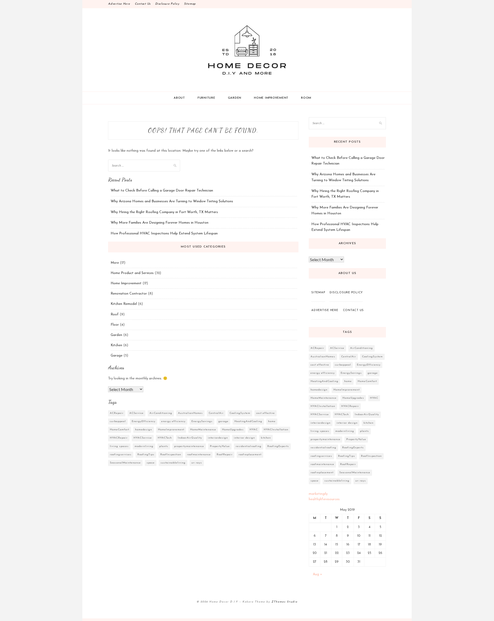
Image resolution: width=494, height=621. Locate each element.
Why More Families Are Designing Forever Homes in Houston (159, 223)
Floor (115, 324)
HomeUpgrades (233, 429)
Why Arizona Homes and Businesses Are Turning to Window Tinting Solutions (172, 201)
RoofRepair (225, 454)
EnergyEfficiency (143, 421)
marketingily (318, 494)
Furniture (206, 98)
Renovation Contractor (129, 293)
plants (163, 446)
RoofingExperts (278, 446)
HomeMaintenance (203, 429)
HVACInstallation (276, 429)
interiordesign (218, 437)
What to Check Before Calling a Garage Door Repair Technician (162, 191)
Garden (235, 98)
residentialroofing (248, 446)
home (272, 421)
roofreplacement (250, 454)
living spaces (119, 446)
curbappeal (118, 421)
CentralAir (216, 413)
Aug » (317, 574)
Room (306, 98)
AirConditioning (160, 413)
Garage (116, 355)
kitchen (266, 437)
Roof (115, 314)
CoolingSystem (240, 413)
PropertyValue (220, 446)
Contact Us (143, 4)
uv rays (196, 462)
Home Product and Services (132, 273)
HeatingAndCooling (248, 421)
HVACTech (165, 437)
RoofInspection (170, 454)
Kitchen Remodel (124, 304)
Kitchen (116, 345)
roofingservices (120, 454)
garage (223, 421)
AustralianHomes (190, 413)
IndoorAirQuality (190, 437)
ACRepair (116, 413)
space (151, 462)
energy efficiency (173, 421)
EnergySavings (202, 421)
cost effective (265, 413)
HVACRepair (119, 437)
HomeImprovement (171, 429)
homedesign (143, 429)
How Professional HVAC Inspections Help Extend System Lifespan (164, 233)
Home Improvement (271, 98)
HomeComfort (119, 429)
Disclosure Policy (167, 4)
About (179, 98)
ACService (136, 413)
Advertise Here (119, 4)
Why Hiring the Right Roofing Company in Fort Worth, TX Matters (164, 212)
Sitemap (190, 4)
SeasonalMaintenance (125, 462)
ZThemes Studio (284, 601)
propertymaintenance (189, 446)
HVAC (254, 429)
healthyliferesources (324, 499)
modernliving (144, 446)
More (115, 262)
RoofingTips (145, 454)
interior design (244, 437)
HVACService (143, 437)
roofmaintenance (199, 454)
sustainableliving (173, 462)
